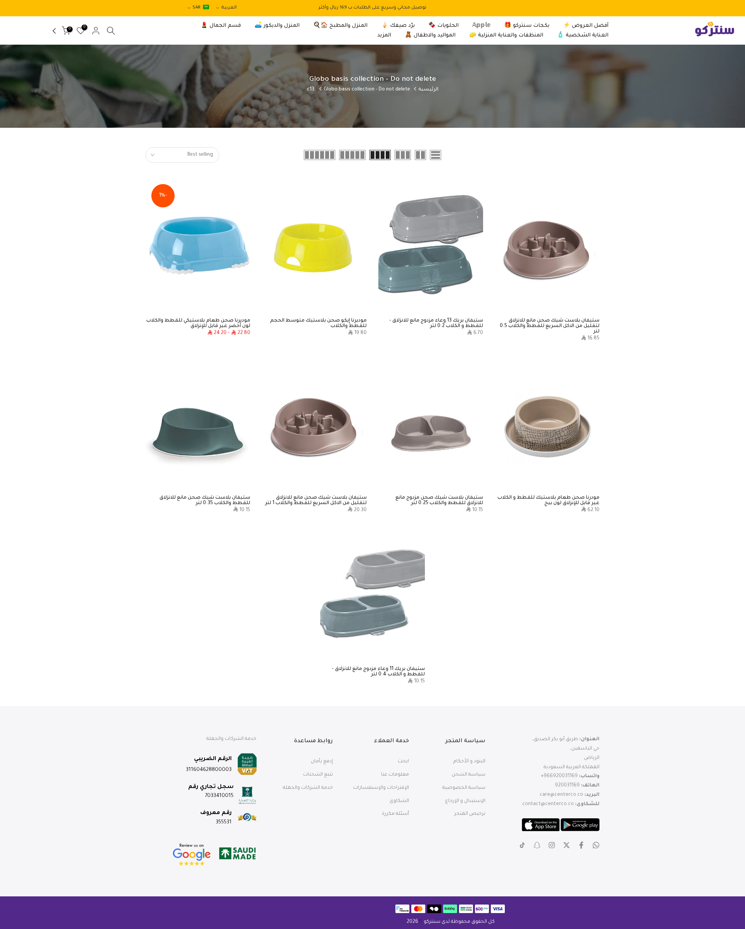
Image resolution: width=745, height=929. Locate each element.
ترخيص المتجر (469, 814)
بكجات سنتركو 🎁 (526, 26)
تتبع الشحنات (318, 775)
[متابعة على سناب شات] (537, 845)
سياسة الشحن (468, 775)
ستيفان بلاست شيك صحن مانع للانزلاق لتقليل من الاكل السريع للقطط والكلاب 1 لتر (316, 500)
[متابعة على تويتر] (566, 845)
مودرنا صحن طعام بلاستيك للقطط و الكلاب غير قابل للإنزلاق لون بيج (548, 500)
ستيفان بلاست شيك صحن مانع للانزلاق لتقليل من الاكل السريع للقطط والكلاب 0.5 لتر (549, 326)
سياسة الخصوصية (463, 788)
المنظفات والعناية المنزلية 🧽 (506, 35)
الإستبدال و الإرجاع (465, 801)
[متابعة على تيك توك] (522, 845)
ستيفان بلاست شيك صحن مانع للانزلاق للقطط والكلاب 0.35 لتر (204, 500)
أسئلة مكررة (395, 814)
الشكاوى (399, 801)
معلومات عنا (395, 775)
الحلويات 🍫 (443, 26)
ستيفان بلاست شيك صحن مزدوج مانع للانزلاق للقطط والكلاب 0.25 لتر (439, 500)
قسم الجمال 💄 (221, 26)
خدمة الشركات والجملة (308, 788)
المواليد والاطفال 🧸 (430, 35)
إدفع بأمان (322, 761)
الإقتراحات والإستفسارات (381, 788)
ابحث (403, 761)
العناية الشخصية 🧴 (582, 35)
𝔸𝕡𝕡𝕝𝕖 (481, 26)
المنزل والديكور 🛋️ (277, 26)
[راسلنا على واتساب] (596, 845)
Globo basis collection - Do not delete (367, 89)
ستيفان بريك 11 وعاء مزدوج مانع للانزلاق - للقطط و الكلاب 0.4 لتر (378, 671)
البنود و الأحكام (469, 761)
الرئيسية (428, 89)
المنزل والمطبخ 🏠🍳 (340, 26)
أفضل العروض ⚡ (585, 26)
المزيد (384, 35)
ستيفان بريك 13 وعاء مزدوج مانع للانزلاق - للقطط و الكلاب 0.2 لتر (436, 323)
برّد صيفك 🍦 (398, 26)
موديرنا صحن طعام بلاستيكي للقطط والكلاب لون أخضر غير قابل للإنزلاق (198, 323)
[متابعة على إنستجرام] (551, 845)
